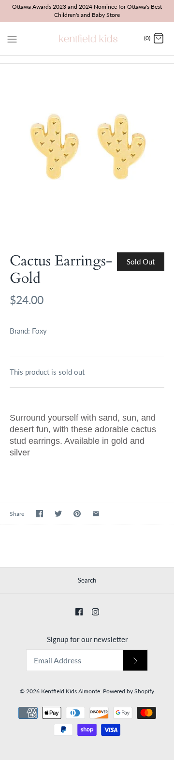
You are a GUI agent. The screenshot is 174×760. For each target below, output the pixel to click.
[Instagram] (95, 611)
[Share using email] (96, 513)
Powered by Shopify (128, 691)
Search (87, 580)
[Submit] (135, 660)
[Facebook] (79, 611)
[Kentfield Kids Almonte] (87, 38)
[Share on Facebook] (39, 513)
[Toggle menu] (12, 38)
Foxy (39, 330)
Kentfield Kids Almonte (70, 691)
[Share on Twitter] (58, 513)
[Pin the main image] (77, 513)
